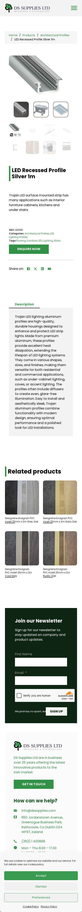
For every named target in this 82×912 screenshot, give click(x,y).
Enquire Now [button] (28, 249)
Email (19, 672)
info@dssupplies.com (38, 811)
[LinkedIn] (43, 269)
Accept (41, 875)
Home (13, 35)
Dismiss (41, 886)
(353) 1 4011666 (33, 841)
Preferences (41, 897)
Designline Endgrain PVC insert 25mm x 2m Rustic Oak (56, 572)
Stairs (57, 240)
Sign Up (56, 711)
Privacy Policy (49, 906)
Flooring (21, 240)
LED (40, 240)
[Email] (50, 269)
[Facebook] (29, 269)
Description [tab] (24, 304)
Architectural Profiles (54, 35)
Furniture (32, 240)
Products (29, 35)
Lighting (48, 240)
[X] (36, 269)
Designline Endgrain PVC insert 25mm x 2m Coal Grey (18, 572)
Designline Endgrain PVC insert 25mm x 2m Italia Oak (60, 519)
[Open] (74, 8)
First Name (23, 654)
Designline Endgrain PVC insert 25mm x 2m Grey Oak (21, 519)
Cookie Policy (31, 906)
